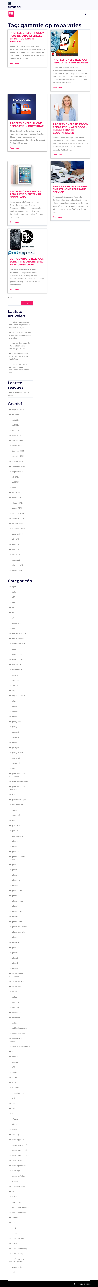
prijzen (14, 1077)
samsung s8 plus (18, 1176)
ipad (13, 820)
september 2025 (18, 466)
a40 (13, 597)
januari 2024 (17, 570)
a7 (13, 618)
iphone (14, 846)
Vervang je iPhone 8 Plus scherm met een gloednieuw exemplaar (20, 335)
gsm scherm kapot (19, 799)
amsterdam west (18, 644)
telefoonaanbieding (19, 1249)
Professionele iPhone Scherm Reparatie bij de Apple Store (18, 356)
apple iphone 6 (17, 659)
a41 (13, 602)
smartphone (16, 1202)
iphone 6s (15, 895)
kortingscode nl (18, 981)
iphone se (15, 942)
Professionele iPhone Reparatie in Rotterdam (27, 124)
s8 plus (14, 1124)
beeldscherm (17, 670)
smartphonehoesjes (19, 1212)
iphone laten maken (19, 927)
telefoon (15, 1243)
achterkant (16, 623)
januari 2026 (17, 446)
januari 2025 (17, 508)
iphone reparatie (18, 932)
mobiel (14, 1023)
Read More (14, 63)
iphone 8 (15, 916)
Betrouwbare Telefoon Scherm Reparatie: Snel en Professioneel (27, 261)
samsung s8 (16, 1171)
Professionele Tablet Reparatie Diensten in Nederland (25, 194)
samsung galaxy (18, 1140)
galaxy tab (16, 758)
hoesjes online (17, 805)
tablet (14, 1233)
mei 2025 (15, 487)
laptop (14, 997)
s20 (13, 1103)
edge (14, 701)
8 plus (14, 592)
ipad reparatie (17, 836)
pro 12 (14, 1083)
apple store (16, 664)
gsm (13, 794)
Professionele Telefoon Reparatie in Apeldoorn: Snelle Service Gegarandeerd (70, 128)
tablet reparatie (18, 1238)
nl (12, 1051)
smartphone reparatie (20, 1207)
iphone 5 (15, 864)
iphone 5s (15, 875)
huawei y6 (16, 815)
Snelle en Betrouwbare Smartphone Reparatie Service (70, 189)
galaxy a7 (15, 716)
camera (15, 675)
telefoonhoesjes (18, 1254)
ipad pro (15, 831)
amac (14, 628)
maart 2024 (16, 560)
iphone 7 (15, 906)
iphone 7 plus (17, 911)
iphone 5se (16, 880)
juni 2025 (15, 482)
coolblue (15, 685)
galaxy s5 (15, 732)
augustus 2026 (18, 409)
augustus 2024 (18, 534)
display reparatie (18, 695)
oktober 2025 (17, 461)
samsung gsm (17, 1160)
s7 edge (15, 1119)
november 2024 (18, 518)
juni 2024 (15, 544)
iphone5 (15, 953)
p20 (13, 1067)
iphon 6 (15, 841)
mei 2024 (15, 549)
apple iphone (17, 654)
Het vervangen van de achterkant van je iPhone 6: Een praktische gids (19, 324)
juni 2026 (15, 420)
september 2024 (18, 529)
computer (15, 680)
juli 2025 (15, 477)
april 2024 (16, 555)
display (14, 690)
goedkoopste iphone (20, 781)
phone (14, 1072)
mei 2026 (15, 425)
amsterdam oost (18, 638)
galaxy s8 (15, 747)
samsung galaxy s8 (19, 1150)
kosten (14, 992)
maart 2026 (16, 435)
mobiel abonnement (19, 1028)
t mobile (15, 1217)
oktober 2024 (17, 524)
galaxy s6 (15, 737)
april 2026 (16, 430)
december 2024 (18, 513)
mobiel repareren (18, 1033)
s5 (13, 1114)
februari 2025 (17, 503)
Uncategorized (17, 1267)
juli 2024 (15, 539)
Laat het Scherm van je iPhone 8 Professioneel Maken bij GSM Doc (19, 346)
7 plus (14, 587)
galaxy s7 (15, 742)
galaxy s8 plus (17, 753)
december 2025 (18, 451)
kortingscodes (17, 986)
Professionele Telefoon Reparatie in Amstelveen (70, 61)
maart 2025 (16, 498)
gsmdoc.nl (14, 6)
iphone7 (15, 963)
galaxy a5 (15, 711)
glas (13, 768)
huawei (14, 810)
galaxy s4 (15, 727)
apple (14, 649)
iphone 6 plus (17, 890)
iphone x (15, 947)
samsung (15, 1134)
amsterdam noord (19, 633)
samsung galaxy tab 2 (20, 1155)
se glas (14, 1197)
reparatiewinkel (18, 1093)
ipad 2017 (16, 825)
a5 (13, 607)
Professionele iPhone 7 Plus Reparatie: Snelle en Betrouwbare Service (27, 37)
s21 (13, 1108)
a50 (13, 612)
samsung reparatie (19, 1166)
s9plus (14, 1129)
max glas (15, 1007)
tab (13, 1223)
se (13, 1191)
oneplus (15, 1062)
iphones (15, 968)
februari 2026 (17, 440)
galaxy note (16, 721)
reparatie (15, 1088)
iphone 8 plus (17, 921)
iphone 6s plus (17, 901)
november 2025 (18, 456)
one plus (15, 1057)
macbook (15, 1002)
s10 (13, 1098)
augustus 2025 (18, 472)
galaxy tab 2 (17, 763)
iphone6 (15, 958)
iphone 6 (15, 885)
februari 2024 (17, 565)
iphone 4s (15, 851)
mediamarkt (16, 1012)
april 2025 (16, 492)
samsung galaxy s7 (19, 1145)
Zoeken (11, 297)
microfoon (16, 1018)
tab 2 (14, 1228)
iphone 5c (15, 870)
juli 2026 (15, 414)
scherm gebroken (18, 1186)
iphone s (15, 937)
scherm (15, 1181)
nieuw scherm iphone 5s (21, 1046)
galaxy (14, 706)
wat (13, 1272)
